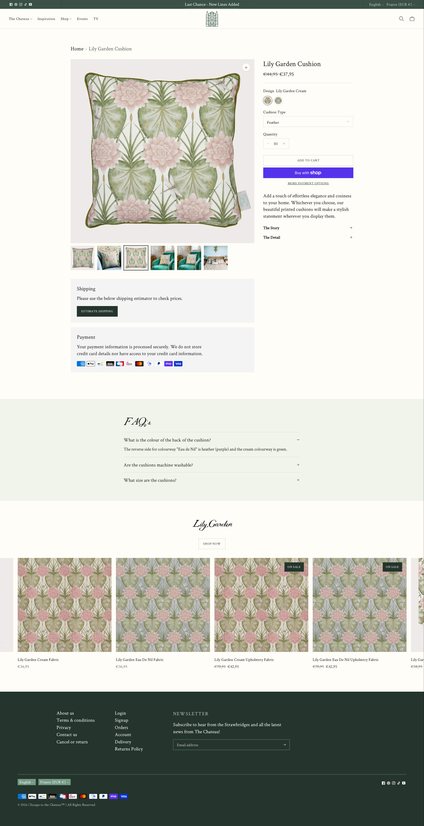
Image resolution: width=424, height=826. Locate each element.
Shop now (212, 544)
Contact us (67, 734)
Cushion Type (274, 111)
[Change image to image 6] (216, 258)
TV (95, 18)
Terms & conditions (76, 720)
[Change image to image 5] (189, 258)
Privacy (64, 727)
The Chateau (19, 18)
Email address (187, 740)
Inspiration (46, 18)
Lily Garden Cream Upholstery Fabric (244, 659)
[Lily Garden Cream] (267, 100)
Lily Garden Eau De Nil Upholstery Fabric (346, 659)
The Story (271, 227)
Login (120, 713)
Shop (65, 18)
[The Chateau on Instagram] (20, 4)
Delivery (123, 741)
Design (268, 90)
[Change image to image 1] (83, 258)
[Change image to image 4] (163, 258)
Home (77, 48)
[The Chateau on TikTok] (25, 4)
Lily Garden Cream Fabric (38, 659)
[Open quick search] (401, 19)
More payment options (308, 183)
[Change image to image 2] (109, 258)
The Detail (271, 237)
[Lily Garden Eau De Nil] (278, 100)
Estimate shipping (97, 311)
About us (65, 713)
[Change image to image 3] (136, 258)
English (375, 4)
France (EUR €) (399, 4)
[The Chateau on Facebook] (11, 4)
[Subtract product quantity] (284, 144)
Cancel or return (72, 741)
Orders (121, 727)
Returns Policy (129, 749)
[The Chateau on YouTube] (30, 4)
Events (82, 18)
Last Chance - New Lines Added (212, 4)
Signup (121, 720)
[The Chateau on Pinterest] (15, 4)
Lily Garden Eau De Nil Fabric (139, 659)
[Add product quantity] (268, 144)
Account (123, 734)
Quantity (270, 133)
